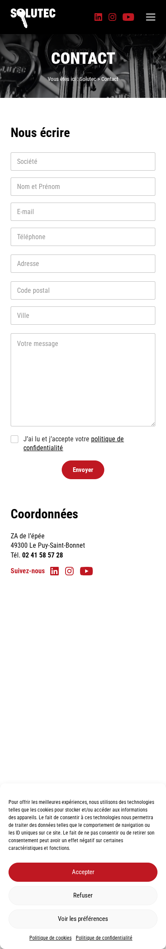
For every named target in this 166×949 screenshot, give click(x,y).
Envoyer (83, 470)
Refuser (83, 895)
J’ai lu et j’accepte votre (73, 443)
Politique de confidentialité (104, 938)
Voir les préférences (83, 919)
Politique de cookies (50, 938)
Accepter (83, 872)
